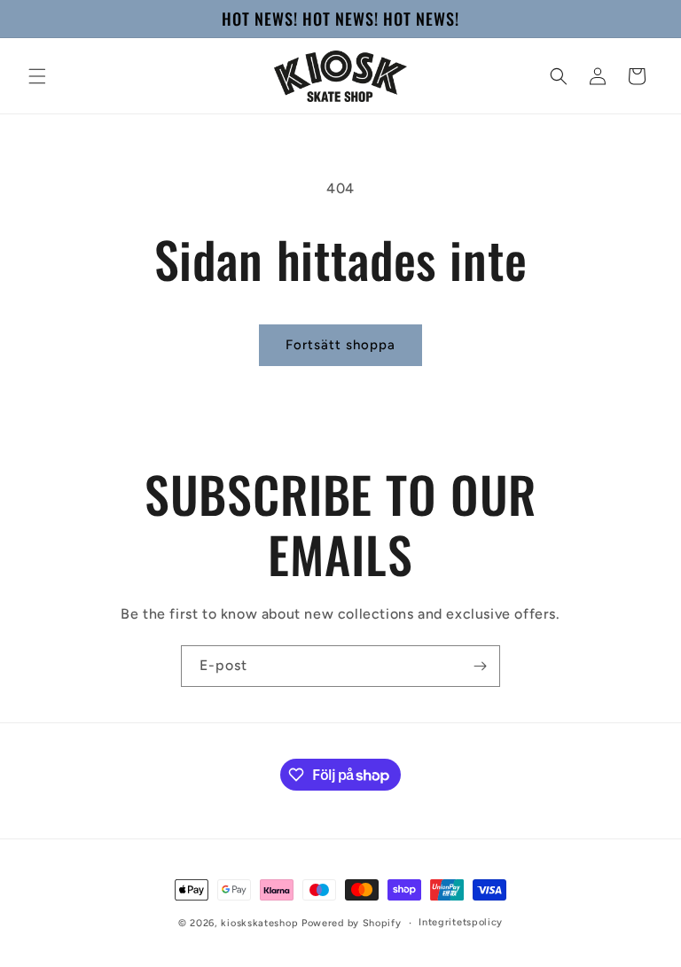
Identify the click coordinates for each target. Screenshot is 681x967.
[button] (37, 76)
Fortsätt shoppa (340, 345)
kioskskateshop (259, 923)
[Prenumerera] (479, 666)
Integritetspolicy (461, 922)
